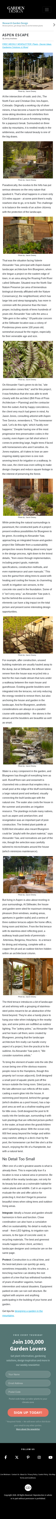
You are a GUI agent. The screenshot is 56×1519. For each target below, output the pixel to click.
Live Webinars (5, 1474)
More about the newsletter (28, 1429)
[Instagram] (39, 1458)
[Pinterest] (28, 1458)
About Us (23, 1474)
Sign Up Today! (28, 1412)
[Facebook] (6, 1458)
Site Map (52, 1474)
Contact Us (15, 1474)
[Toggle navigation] (46, 9)
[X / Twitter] (17, 1458)
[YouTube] (50, 1458)
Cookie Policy (43, 1474)
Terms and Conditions (28, 1478)
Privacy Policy (32, 1474)
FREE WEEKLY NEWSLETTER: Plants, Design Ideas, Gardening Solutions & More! (27, 45)
